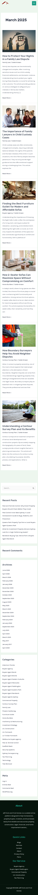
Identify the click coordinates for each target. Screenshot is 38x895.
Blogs (19, 842)
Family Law (6, 62)
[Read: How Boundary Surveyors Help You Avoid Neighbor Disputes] (19, 335)
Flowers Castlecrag (9, 711)
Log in (4, 781)
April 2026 (6, 574)
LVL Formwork (7, 732)
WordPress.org (7, 792)
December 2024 (7, 612)
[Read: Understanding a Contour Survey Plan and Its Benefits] (19, 411)
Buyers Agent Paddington (11, 686)
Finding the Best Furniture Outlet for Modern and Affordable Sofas (18, 206)
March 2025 (6, 609)
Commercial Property (9, 700)
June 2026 (6, 570)
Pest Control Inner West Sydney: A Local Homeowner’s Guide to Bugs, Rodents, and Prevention (17, 516)
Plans (19, 857)
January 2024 (7, 623)
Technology (6, 760)
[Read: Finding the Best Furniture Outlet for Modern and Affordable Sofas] (19, 190)
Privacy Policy (19, 854)
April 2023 (6, 634)
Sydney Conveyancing (10, 753)
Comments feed (8, 788)
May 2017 (5, 641)
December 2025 (7, 588)
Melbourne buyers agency (11, 739)
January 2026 (7, 584)
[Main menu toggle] (34, 3)
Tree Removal (7, 764)
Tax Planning (7, 757)
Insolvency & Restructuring (12, 721)
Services (19, 845)
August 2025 (6, 602)
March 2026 (6, 577)
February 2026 (7, 581)
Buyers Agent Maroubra (10, 683)
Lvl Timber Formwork (9, 736)
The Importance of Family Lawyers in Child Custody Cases (17, 134)
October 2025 (7, 595)
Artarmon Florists (8, 665)
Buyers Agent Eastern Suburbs (13, 679)
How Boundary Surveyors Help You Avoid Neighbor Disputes (17, 353)
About (19, 851)
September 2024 (8, 616)
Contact (19, 848)
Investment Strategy (9, 725)
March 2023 (6, 637)
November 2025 (8, 591)
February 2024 (7, 620)
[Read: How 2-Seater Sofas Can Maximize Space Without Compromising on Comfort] (19, 260)
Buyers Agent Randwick (10, 693)
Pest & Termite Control (10, 743)
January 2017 (7, 644)
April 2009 (6, 648)
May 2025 (5, 605)
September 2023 (8, 627)
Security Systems (8, 750)
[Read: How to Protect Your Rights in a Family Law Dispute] (19, 41)
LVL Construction (8, 728)
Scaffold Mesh (7, 746)
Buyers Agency (7, 213)
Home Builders (7, 284)
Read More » (6, 97)
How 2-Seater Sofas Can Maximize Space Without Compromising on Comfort (17, 278)
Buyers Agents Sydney (10, 697)
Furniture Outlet (8, 714)
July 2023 (5, 630)
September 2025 (8, 598)
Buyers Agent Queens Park (11, 690)
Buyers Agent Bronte (9, 676)
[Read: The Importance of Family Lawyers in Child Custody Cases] (19, 116)
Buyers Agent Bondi (9, 672)
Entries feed (6, 785)
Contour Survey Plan (9, 360)
